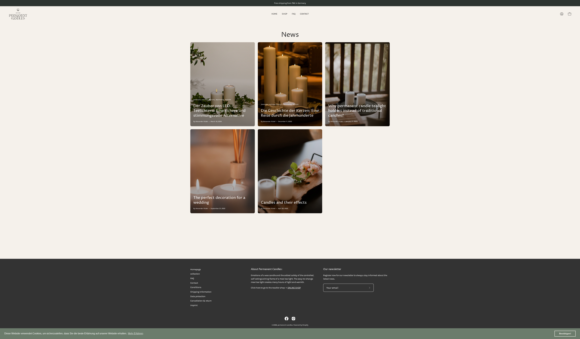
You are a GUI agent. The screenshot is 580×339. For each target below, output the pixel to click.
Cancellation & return (201, 301)
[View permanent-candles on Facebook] (286, 318)
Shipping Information (200, 292)
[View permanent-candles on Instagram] (293, 318)
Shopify (305, 325)
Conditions (195, 287)
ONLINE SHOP (294, 287)
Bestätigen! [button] (565, 333)
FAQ (192, 278)
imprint (194, 305)
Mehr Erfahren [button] (135, 333)
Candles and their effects (284, 202)
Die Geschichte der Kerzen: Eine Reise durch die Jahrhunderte (290, 113)
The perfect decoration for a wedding (219, 200)
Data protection (197, 296)
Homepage (195, 269)
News (290, 34)
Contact (194, 283)
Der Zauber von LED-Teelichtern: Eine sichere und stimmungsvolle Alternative (219, 110)
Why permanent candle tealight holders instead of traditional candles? (357, 110)
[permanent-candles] (18, 14)
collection (195, 274)
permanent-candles (285, 325)
